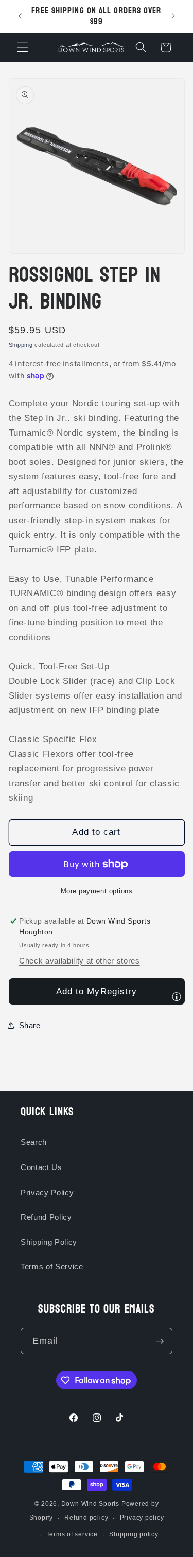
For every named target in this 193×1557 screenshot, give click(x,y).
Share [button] (30, 1025)
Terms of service (72, 1534)
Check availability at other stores (79, 960)
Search (34, 1142)
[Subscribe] (159, 1341)
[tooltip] (176, 996)
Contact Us (41, 1167)
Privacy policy (142, 1517)
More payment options (97, 891)
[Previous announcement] (20, 16)
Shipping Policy (49, 1242)
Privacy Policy (47, 1192)
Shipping (21, 345)
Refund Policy (46, 1217)
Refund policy (86, 1517)
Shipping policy (134, 1534)
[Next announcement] (173, 16)
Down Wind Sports (90, 1503)
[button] (22, 47)
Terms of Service (52, 1266)
